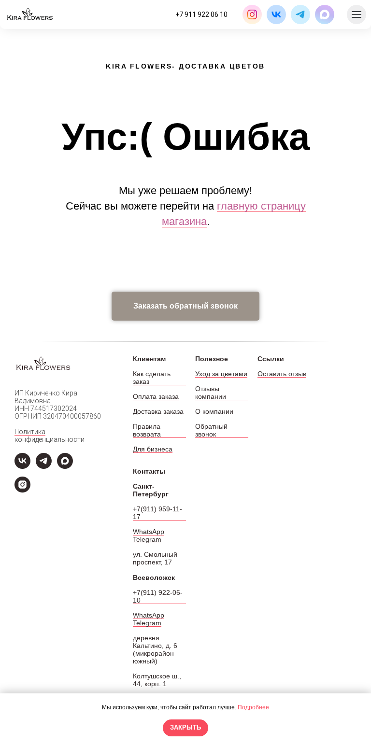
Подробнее (253, 707)
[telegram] (44, 466)
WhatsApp (148, 531)
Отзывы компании (210, 392)
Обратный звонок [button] (211, 430)
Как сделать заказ (152, 377)
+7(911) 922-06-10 (158, 596)
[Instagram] (22, 490)
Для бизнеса (152, 449)
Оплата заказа (156, 396)
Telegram (147, 539)
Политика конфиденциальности (49, 435)
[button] (185, 306)
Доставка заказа (158, 411)
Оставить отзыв (281, 374)
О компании (214, 411)
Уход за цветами (221, 374)
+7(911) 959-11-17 (157, 513)
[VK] (22, 466)
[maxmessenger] (65, 466)
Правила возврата (147, 430)
